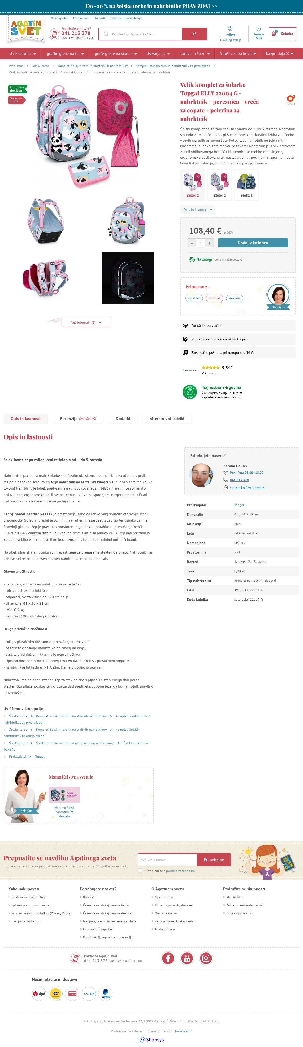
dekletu (234, 298)
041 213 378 (76, 33)
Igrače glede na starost (114, 53)
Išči (195, 34)
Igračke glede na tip (63, 53)
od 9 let (214, 298)
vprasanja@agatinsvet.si (248, 487)
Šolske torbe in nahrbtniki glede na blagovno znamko (75, 743)
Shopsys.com (183, 1031)
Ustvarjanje (157, 53)
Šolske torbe (21, 53)
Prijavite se (214, 859)
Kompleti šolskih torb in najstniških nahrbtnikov (92, 66)
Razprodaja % (278, 53)
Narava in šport (193, 53)
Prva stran (16, 66)
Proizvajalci (18, 756)
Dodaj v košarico (253, 243)
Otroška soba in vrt (236, 53)
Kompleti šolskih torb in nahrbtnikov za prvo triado (173, 66)
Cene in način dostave (228, 260)
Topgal (40, 756)
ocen (211, 373)
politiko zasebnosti (180, 871)
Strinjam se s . (169, 871)
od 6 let (194, 298)
